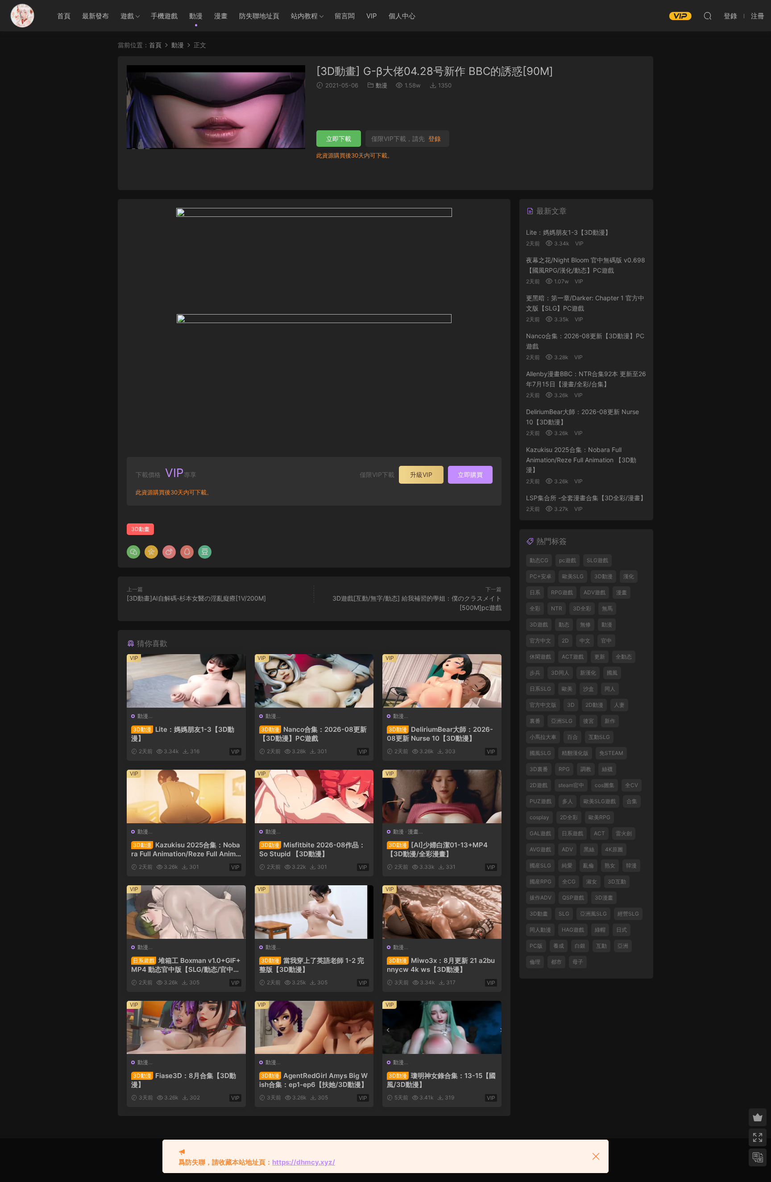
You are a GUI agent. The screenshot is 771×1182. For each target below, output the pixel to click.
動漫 (196, 16)
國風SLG (540, 753)
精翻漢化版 (575, 753)
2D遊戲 (538, 785)
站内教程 (304, 16)
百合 (572, 737)
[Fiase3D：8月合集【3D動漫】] (186, 1027)
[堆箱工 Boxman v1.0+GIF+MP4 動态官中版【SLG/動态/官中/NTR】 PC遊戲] (186, 912)
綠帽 (600, 929)
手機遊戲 (164, 16)
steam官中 (571, 785)
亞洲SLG (561, 720)
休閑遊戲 (540, 656)
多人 (567, 801)
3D (571, 704)
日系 (535, 592)
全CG (569, 881)
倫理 (535, 961)
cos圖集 (604, 785)
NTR (556, 608)
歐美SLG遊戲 (600, 801)
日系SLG (540, 688)
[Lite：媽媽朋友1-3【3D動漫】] (186, 681)
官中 (606, 640)
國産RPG (540, 881)
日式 (621, 929)
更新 (599, 656)
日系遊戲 (572, 833)
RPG (564, 769)
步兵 (535, 672)
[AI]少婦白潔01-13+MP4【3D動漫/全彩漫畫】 (437, 849)
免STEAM (611, 753)
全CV (631, 785)
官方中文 (540, 640)
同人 (610, 688)
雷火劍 (624, 833)
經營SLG (628, 913)
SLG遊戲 (597, 560)
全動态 (624, 656)
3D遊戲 (539, 624)
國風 (612, 672)
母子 (577, 961)
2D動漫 (594, 704)
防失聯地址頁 (259, 16)
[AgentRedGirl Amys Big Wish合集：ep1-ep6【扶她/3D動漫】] (314, 1027)
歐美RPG (599, 817)
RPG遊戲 (562, 592)
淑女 (591, 881)
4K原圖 (614, 849)
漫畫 (221, 16)
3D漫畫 (604, 897)
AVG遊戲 (540, 849)
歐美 (567, 688)
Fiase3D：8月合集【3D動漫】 (183, 1080)
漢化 (628, 576)
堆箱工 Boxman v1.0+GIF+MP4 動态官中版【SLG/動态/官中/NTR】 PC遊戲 (186, 965)
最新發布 (95, 16)
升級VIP (421, 474)
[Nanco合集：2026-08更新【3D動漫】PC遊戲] (314, 681)
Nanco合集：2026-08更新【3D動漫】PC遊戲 (313, 733)
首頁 (63, 16)
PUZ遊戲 (540, 801)
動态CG (539, 560)
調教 (585, 769)
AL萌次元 (22, 15)
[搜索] (707, 15)
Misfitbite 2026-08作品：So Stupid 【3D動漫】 (312, 849)
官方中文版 (543, 704)
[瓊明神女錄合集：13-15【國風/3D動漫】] (442, 1027)
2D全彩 (569, 817)
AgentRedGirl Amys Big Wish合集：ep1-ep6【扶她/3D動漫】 (313, 1080)
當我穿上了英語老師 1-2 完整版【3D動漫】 (311, 965)
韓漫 (631, 865)
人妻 (619, 704)
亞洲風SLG (593, 913)
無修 (585, 624)
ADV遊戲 (594, 592)
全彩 (535, 608)
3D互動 (617, 881)
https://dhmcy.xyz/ (303, 1162)
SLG (564, 913)
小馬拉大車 (543, 737)
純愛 (567, 865)
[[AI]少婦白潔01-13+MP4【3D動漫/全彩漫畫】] (442, 796)
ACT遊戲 (573, 656)
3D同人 (560, 672)
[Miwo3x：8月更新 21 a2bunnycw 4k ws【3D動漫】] (442, 912)
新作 (610, 720)
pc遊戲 (567, 560)
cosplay (539, 817)
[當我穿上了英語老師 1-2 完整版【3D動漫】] (314, 912)
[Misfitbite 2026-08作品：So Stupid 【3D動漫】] (314, 796)
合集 (631, 801)
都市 (556, 961)
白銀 (580, 945)
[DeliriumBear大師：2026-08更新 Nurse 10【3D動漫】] (442, 681)
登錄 (434, 139)
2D (565, 640)
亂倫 (588, 865)
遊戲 (127, 16)
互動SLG (599, 737)
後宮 (588, 720)
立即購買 (470, 474)
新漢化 (588, 672)
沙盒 (588, 688)
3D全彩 (582, 608)
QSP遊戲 (573, 897)
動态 (564, 624)
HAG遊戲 (573, 929)
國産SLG (540, 865)
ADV (567, 849)
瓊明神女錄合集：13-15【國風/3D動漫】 (441, 1080)
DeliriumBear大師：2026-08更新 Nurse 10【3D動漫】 (440, 733)
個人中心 (402, 16)
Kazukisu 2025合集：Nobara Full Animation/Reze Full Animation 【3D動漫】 (185, 850)
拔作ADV (540, 897)
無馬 (607, 608)
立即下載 (338, 138)
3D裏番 (539, 769)
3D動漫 (603, 576)
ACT (599, 833)
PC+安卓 (540, 576)
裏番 (535, 720)
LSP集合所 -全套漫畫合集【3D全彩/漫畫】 (586, 498)
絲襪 (607, 769)
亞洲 (623, 945)
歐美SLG (573, 576)
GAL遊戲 (540, 833)
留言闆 (345, 16)
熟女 (610, 865)
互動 (601, 945)
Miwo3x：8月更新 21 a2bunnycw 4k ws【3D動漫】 (441, 965)
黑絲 (589, 849)
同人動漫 (540, 929)
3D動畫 (140, 529)
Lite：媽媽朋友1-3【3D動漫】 (182, 733)
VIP (371, 16)
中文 (585, 640)
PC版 (536, 945)
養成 (558, 945)
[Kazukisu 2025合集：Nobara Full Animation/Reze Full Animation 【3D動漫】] (186, 796)
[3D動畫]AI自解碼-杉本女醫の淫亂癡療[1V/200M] (196, 598)
